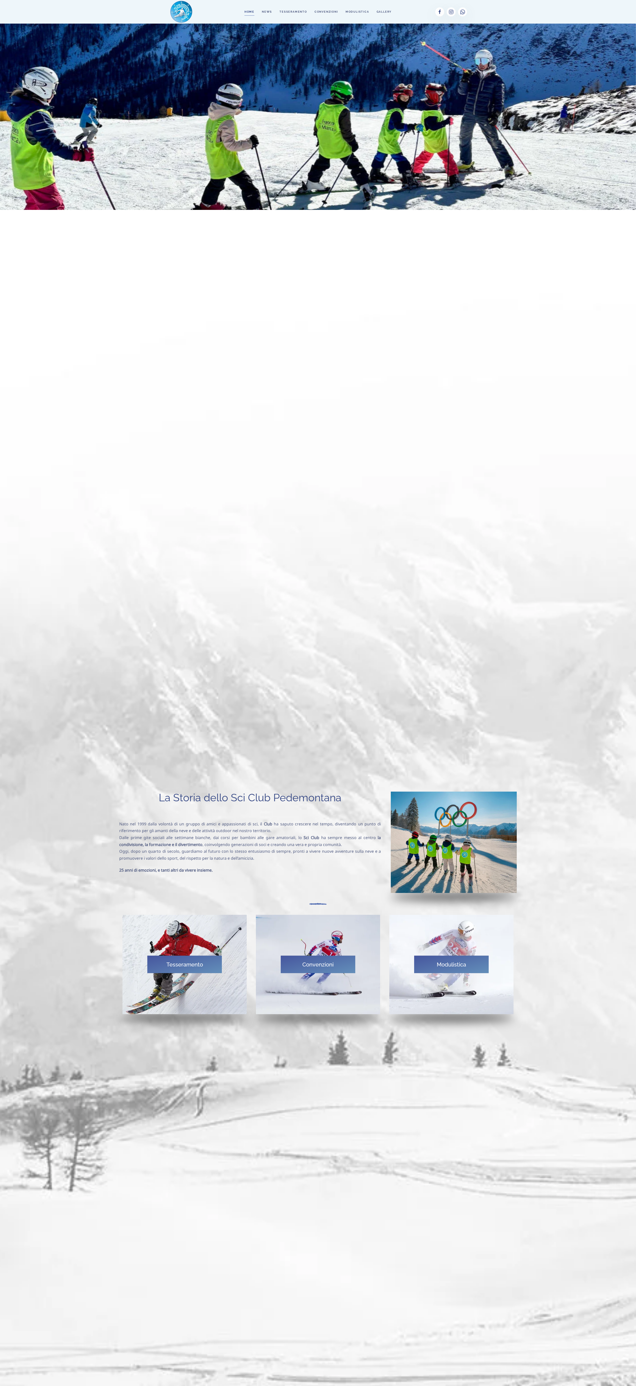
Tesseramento (293, 11)
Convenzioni (326, 11)
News (267, 11)
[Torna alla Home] (181, 12)
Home (249, 11)
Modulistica (357, 11)
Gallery (384, 11)
